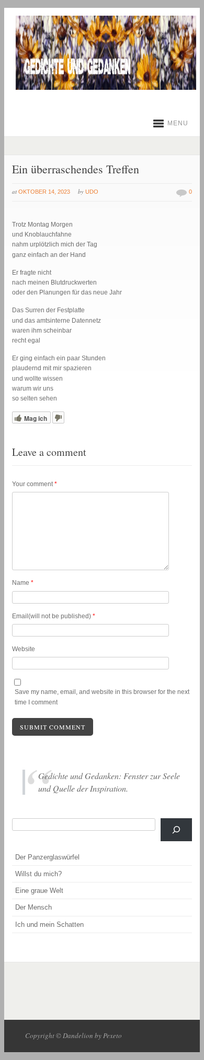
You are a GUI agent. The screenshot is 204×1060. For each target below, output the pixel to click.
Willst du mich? (38, 874)
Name (22, 582)
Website (23, 649)
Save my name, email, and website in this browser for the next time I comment (102, 696)
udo (91, 192)
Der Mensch (33, 907)
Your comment (34, 484)
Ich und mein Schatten (49, 924)
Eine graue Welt (39, 890)
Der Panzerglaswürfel (47, 857)
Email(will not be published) (53, 616)
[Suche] (176, 829)
